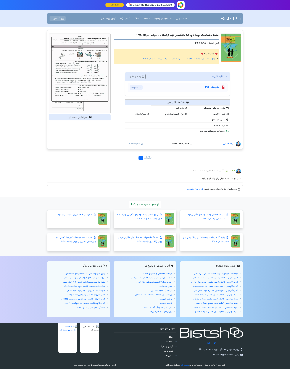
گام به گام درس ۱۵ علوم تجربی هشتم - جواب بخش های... (214, 277)
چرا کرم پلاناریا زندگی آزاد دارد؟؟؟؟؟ (158, 307)
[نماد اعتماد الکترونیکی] (67, 338)
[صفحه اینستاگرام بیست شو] (208, 343)
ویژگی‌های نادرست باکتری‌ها (161, 311)
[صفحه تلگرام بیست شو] (214, 343)
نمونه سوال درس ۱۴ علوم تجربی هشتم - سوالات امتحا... (215, 299)
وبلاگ (170, 337)
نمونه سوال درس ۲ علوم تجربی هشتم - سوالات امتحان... (215, 311)
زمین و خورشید (166, 286)
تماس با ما (168, 355)
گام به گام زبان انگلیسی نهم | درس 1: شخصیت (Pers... (83, 299)
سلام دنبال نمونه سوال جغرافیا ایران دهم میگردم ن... (150, 277)
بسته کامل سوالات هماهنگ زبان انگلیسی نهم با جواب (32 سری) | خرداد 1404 (140, 239)
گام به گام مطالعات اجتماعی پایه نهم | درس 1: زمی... (84, 303)
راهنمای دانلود (135, 76)
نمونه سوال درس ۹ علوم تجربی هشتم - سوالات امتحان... (215, 303)
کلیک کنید (114, 4)
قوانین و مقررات (166, 346)
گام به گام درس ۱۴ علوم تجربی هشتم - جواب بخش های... (214, 282)
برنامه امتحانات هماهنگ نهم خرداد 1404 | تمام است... (83, 282)
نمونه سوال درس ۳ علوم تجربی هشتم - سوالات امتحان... (215, 307)
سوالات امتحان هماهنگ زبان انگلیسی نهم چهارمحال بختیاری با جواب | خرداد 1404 (76, 239)
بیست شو (184, 365)
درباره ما (169, 341)
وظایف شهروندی (165, 299)
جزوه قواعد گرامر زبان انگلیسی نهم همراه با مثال (86, 290)
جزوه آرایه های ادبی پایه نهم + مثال (91, 307)
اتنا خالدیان (230, 171)
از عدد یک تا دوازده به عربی (161, 290)
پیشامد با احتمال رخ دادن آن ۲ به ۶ (157, 273)
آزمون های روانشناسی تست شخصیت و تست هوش (85, 273)
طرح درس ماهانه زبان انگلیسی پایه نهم (75, 214)
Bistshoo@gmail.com (223, 354)
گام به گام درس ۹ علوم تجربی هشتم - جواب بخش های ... (215, 290)
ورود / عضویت (57, 18)
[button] (89, 338)
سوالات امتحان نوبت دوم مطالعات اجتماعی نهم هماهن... (215, 273)
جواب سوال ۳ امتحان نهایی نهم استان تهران (154, 282)
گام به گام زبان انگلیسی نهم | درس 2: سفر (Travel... (84, 294)
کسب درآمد (168, 351)
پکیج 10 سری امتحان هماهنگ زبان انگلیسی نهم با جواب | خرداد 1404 (206, 239)
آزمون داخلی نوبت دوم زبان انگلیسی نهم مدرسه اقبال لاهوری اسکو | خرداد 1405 (139, 216)
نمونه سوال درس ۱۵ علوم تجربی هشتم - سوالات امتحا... (215, 294)
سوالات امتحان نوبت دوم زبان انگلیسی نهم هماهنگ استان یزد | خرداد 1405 (208, 216)
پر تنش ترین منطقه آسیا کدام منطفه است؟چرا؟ (153, 294)
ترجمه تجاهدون (165, 303)
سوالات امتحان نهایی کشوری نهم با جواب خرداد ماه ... (83, 286)
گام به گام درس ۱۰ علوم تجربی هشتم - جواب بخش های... (215, 286)
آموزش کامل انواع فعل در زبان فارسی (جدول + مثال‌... (83, 277)
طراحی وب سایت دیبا (83, 365)
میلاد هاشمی (228, 143)
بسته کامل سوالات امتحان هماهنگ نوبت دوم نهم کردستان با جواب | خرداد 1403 (176, 58)
